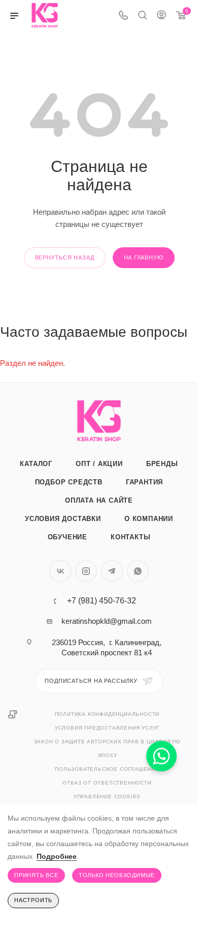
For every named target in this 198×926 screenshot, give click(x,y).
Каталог (36, 464)
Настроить (33, 900)
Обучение (67, 537)
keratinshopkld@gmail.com (106, 621)
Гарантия (144, 482)
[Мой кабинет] (161, 16)
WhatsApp (138, 571)
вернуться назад (64, 257)
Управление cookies (107, 796)
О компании (148, 519)
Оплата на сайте (99, 500)
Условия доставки (63, 519)
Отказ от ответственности (106, 783)
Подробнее (57, 856)
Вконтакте (60, 571)
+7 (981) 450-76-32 (101, 601)
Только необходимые (117, 875)
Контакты (130, 537)
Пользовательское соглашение (107, 769)
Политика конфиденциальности (107, 714)
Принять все (36, 875)
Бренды (162, 464)
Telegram (112, 571)
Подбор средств (69, 482)
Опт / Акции (99, 464)
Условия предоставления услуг (107, 728)
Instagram (86, 571)
